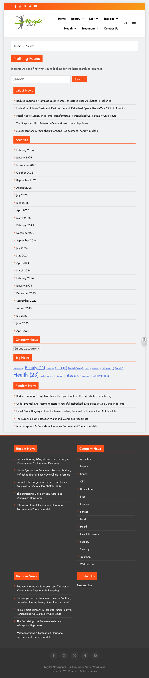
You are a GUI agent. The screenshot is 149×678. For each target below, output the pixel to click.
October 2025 (24, 173)
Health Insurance (48, 376)
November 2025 (26, 165)
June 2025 (22, 203)
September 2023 (26, 301)
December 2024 (26, 233)
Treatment (88, 28)
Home (62, 19)
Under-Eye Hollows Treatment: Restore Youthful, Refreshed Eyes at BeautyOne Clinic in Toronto (70, 108)
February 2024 (25, 278)
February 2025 (25, 225)
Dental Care (76, 368)
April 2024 (22, 263)
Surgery (61, 376)
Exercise (109, 19)
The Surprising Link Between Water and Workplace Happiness (52, 123)
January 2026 (24, 158)
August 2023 (24, 308)
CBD (61, 367)
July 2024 (22, 248)
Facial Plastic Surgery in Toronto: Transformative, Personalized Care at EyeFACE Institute (66, 116)
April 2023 (22, 331)
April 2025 (22, 210)
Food (119, 368)
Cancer (50, 368)
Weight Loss (101, 375)
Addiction (18, 368)
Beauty (75, 19)
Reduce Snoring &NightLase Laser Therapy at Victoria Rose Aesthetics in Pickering (64, 101)
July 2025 (21, 195)
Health (68, 28)
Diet (91, 19)
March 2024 (23, 271)
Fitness (108, 368)
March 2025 (23, 218)
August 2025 (24, 188)
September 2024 (26, 240)
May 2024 (22, 256)
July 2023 (21, 316)
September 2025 (26, 180)
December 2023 (26, 293)
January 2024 (24, 286)
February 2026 (25, 150)
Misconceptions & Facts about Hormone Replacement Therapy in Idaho (57, 131)
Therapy (74, 375)
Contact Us (111, 28)
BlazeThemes (90, 671)
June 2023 (22, 323)
